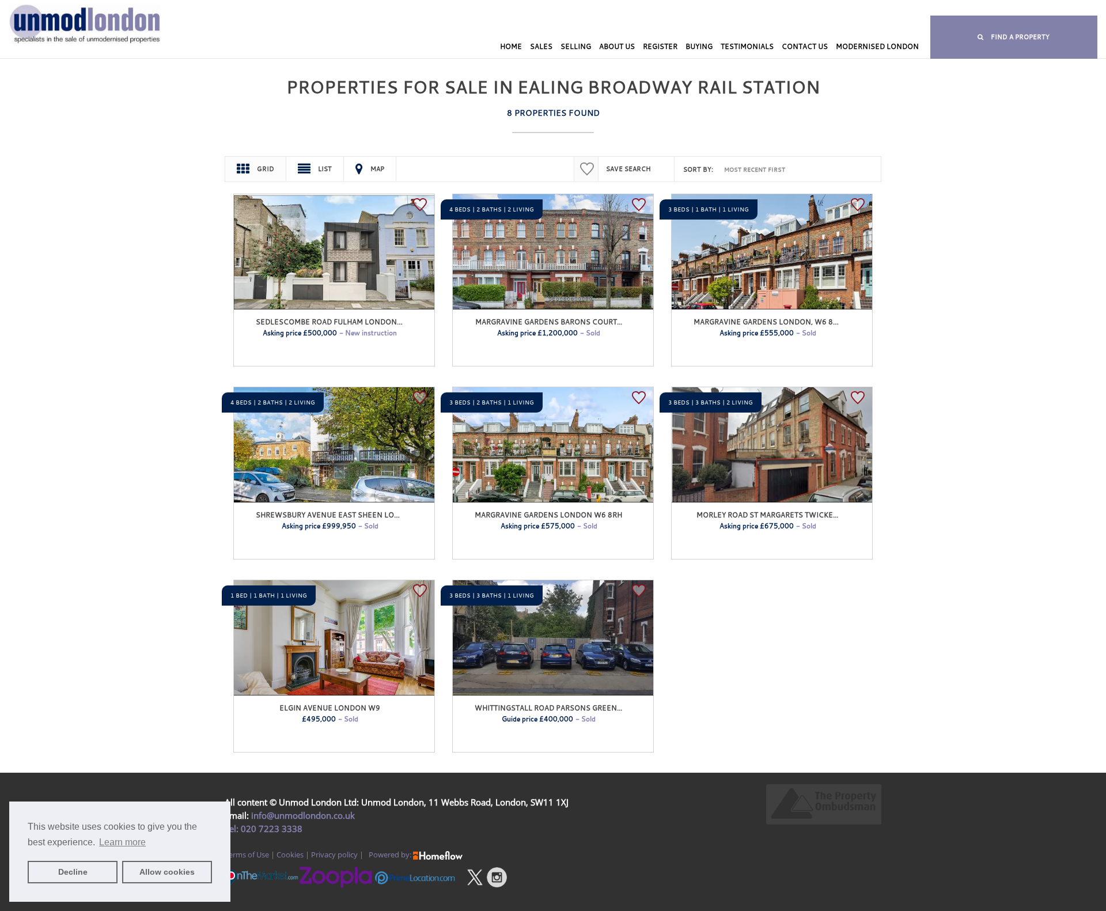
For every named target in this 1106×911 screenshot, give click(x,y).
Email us (826, 9)
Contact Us (805, 46)
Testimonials (747, 46)
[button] (1013, 37)
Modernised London (877, 46)
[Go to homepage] (92, 44)
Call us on (712, 9)
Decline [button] (73, 871)
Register (660, 46)
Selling (575, 46)
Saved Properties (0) (549, 9)
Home (511, 46)
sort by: (698, 169)
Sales (541, 46)
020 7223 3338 (270, 828)
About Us (617, 46)
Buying (699, 46)
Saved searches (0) (626, 9)
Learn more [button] (122, 842)
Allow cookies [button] (167, 871)
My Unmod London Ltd (465, 9)
